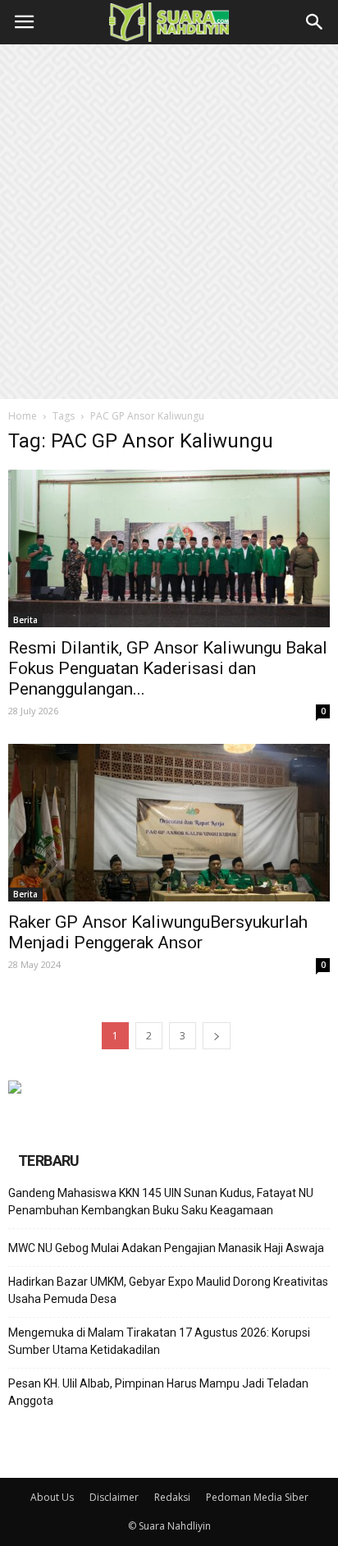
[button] (315, 22)
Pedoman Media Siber (257, 1497)
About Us (52, 1497)
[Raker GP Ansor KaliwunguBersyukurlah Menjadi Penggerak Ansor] (169, 822)
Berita (25, 620)
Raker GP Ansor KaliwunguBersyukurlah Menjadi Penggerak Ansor (158, 932)
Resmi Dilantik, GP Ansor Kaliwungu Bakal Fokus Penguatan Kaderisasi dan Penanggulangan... (167, 668)
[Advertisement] (169, 222)
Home (22, 416)
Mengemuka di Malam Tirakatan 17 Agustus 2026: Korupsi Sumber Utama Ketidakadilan (159, 1341)
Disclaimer (114, 1497)
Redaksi (172, 1497)
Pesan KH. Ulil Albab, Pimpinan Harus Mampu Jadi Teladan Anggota (158, 1392)
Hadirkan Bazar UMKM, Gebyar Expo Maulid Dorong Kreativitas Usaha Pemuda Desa (168, 1290)
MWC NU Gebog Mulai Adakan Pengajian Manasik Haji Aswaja (166, 1248)
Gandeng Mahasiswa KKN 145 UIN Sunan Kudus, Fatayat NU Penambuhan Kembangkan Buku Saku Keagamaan (160, 1201)
